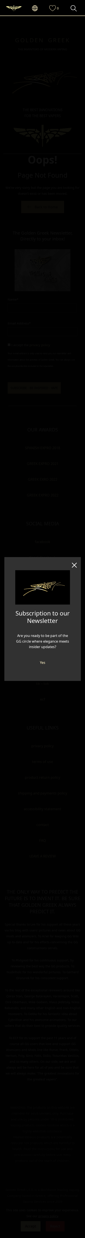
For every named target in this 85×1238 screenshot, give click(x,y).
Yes (42, 662)
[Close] (74, 563)
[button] (37, 8)
